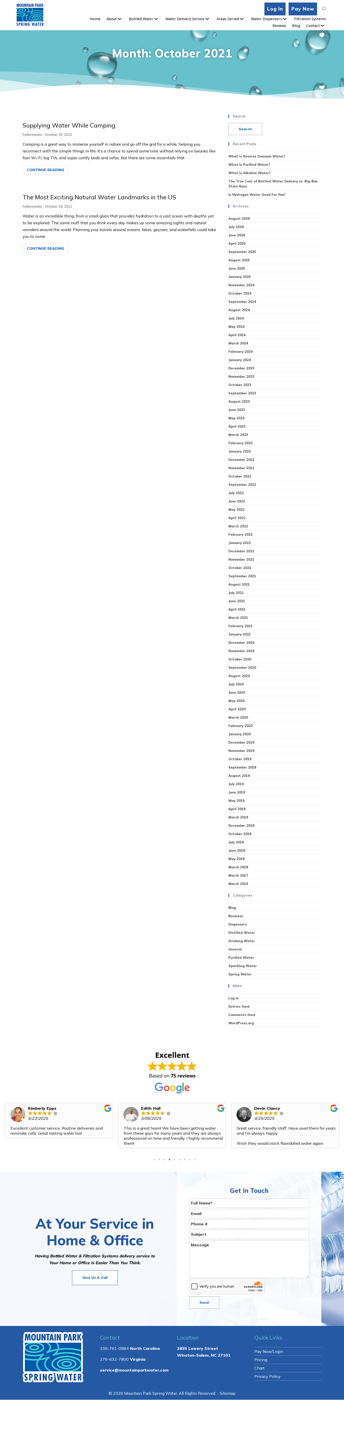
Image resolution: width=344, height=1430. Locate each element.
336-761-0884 (114, 1348)
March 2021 (238, 618)
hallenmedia (32, 135)
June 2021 (236, 601)
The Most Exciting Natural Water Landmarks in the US (99, 197)
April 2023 (237, 426)
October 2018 (239, 834)
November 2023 (241, 376)
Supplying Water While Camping (69, 125)
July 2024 (236, 318)
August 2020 (239, 676)
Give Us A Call (95, 1277)
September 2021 (242, 576)
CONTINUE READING (45, 170)
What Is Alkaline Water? (249, 173)
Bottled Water (141, 18)
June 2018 (236, 850)
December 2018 (241, 825)
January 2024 (239, 360)
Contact (313, 25)
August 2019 (239, 776)
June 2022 (236, 501)
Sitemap (227, 1393)
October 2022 (239, 476)
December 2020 (241, 643)
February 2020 (240, 726)
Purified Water (241, 958)
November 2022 (241, 468)
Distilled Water (241, 933)
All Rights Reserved (197, 1393)
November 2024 (241, 285)
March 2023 (238, 435)
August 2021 (239, 584)
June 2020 (236, 692)
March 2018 (238, 867)
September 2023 (242, 393)
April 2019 (237, 809)
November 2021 (241, 559)
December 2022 (241, 460)
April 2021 (237, 609)
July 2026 (236, 227)
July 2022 (236, 493)
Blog (296, 25)
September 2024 (242, 302)
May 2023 (236, 418)
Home (95, 18)
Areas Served (228, 18)
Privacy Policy (267, 1376)
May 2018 (236, 859)
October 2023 (239, 385)
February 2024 (240, 351)
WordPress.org (241, 1023)
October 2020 (239, 659)
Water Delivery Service (184, 18)
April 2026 (237, 243)
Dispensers (237, 924)
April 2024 (237, 335)
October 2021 (239, 568)
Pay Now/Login (268, 1351)
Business (235, 916)
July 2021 (236, 593)
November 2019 (241, 751)
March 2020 (238, 717)
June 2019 (236, 792)
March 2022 (238, 526)
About (112, 18)
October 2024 (239, 293)
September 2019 (242, 767)
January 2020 (239, 734)
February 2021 (240, 626)
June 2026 (236, 235)
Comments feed (241, 1015)
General (235, 949)
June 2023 (236, 410)
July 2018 (236, 842)
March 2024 (238, 343)
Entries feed (238, 1006)
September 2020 (242, 667)
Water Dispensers (266, 18)
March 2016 (238, 884)
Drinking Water (241, 941)
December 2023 (241, 368)
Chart (259, 1368)
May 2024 (236, 327)
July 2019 (236, 784)
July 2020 (236, 684)
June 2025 (236, 268)
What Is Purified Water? (249, 165)
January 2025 (239, 277)
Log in (233, 998)
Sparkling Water (242, 966)
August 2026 (239, 218)
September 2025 (242, 252)
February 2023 (240, 443)
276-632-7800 (114, 1359)
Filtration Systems (310, 18)
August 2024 (239, 310)
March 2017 (238, 875)
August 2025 (239, 260)
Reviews (279, 25)
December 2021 (241, 551)
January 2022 (239, 543)
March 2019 (238, 817)
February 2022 (240, 534)
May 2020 (236, 701)
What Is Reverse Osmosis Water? (256, 156)
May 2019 (236, 801)
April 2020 (237, 709)
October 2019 (239, 759)
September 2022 (242, 485)
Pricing (260, 1359)
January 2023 (239, 451)
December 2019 (241, 742)
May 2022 (236, 509)
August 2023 (239, 401)
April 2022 (237, 518)
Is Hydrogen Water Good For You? (257, 195)
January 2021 (239, 634)
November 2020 (241, 651)
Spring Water (240, 974)
